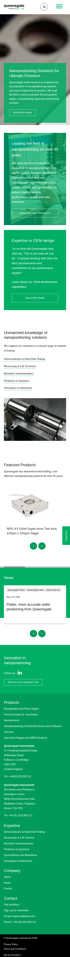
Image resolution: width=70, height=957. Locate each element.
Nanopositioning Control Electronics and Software (33, 726)
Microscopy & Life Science (19, 837)
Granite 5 (16, 955)
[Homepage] (14, 7)
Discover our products (35, 213)
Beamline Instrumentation (18, 843)
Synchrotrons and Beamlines (20, 855)
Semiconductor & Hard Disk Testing (24, 831)
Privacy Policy (11, 944)
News (7, 882)
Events (8, 888)
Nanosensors (11, 720)
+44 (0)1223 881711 (24, 922)
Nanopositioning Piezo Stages (21, 708)
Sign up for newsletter (16, 910)
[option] (35, 69)
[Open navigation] (59, 7)
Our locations (11, 904)
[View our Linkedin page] (19, 673)
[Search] (44, 7)
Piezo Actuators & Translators (21, 714)
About (7, 877)
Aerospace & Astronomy (18, 861)
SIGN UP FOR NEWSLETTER (23, 682)
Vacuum (8, 732)
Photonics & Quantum (16, 849)
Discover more (22, 112)
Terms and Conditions (15, 948)
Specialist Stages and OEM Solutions (25, 737)
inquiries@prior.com (23, 916)
